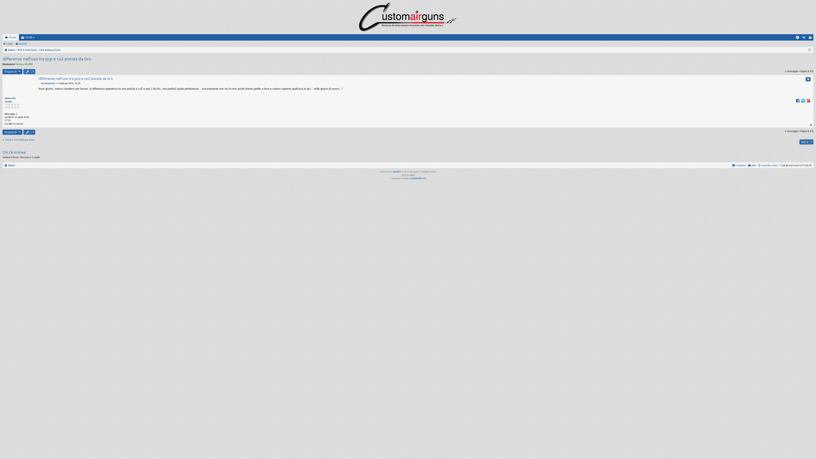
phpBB (396, 171)
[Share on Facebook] (797, 100)
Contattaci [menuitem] (740, 165)
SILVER (29, 64)
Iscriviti (23, 43)
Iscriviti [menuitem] (811, 38)
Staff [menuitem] (753, 165)
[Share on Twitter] (803, 100)
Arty (412, 175)
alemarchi (10, 98)
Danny (19, 64)
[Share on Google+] (808, 100)
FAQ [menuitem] (799, 38)
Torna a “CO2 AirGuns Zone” (20, 140)
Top (811, 125)
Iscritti (29, 37)
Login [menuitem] (804, 38)
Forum (12, 37)
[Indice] (408, 17)
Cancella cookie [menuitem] (769, 165)
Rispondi (10, 71)
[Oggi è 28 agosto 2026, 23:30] (809, 50)
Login (9, 43)
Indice (11, 165)
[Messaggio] (40, 83)
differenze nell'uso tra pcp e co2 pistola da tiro (47, 59)
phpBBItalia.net (418, 178)
